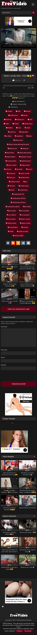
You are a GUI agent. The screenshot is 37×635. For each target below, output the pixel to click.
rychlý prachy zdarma (13, 206)
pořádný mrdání (15, 181)
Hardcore (8, 119)
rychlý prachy (23, 190)
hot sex (30, 169)
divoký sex (25, 148)
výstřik (11, 231)
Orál (31, 119)
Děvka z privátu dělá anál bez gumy (19, 144)
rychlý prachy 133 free (19, 198)
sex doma (27, 206)
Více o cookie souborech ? (19, 633)
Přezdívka (4, 350)
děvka (30, 136)
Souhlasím (19, 631)
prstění (12, 190)
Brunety (28, 111)
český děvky (24, 132)
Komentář (4, 327)
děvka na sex (19, 140)
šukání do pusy (12, 223)
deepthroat (20, 136)
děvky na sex (13, 148)
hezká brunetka (11, 161)
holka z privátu (12, 165)
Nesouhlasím (28, 631)
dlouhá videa (10, 152)
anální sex (13, 132)
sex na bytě (12, 210)
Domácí (25, 115)
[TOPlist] (5, 607)
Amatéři (10, 111)
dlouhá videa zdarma (25, 152)
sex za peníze (25, 215)
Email (3, 357)
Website (3, 365)
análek (28, 127)
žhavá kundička (18, 235)
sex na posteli (25, 210)
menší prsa (12, 173)
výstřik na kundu (23, 231)
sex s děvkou (12, 215)
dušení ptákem (11, 156)
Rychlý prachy (28, 123)
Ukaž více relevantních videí (18, 309)
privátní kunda (24, 186)
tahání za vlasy (26, 223)
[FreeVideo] (15, 4)
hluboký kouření (26, 161)
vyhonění (25, 227)
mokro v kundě (25, 173)
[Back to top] (31, 629)
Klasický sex (20, 119)
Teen (19, 127)
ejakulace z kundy (26, 156)
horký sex (8, 169)
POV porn (12, 186)
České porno (14, 115)
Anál (19, 111)
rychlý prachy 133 (19, 194)
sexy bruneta (11, 219)
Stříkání (10, 127)
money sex (12, 177)
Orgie (7, 123)
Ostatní (17, 123)
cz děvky (8, 136)
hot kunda (19, 169)
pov (26, 181)
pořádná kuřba (24, 177)
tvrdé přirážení (13, 227)
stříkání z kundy (25, 219)
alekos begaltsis (23, 107)
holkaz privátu (26, 165)
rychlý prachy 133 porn (18, 202)
